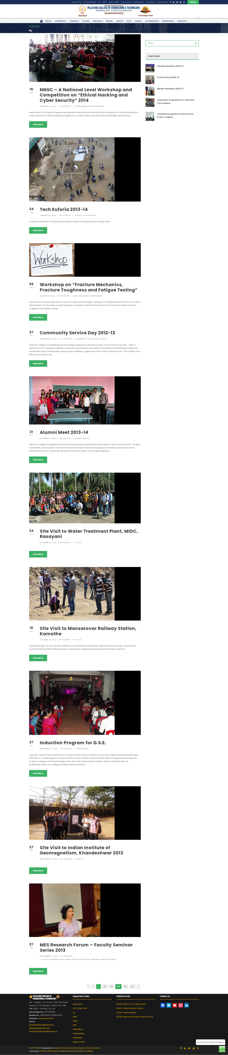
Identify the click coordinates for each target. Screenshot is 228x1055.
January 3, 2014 (47, 296)
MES (38, 1048)
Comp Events (82, 749)
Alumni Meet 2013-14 (64, 432)
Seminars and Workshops (103, 959)
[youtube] (180, 2)
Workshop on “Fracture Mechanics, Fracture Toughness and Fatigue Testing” (89, 287)
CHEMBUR (89, 1051)
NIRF (117, 2)
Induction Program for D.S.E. (73, 743)
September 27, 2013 (48, 749)
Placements (168, 21)
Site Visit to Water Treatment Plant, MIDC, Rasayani (89, 534)
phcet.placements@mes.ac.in (43, 1031)
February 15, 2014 (48, 106)
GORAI (80, 1051)
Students (74, 21)
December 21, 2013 (48, 438)
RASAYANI (72, 1051)
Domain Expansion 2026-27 (170, 66)
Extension (182, 21)
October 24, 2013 (48, 542)
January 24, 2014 (48, 215)
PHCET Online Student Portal (129, 1008)
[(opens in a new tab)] (64, 910)
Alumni (119, 21)
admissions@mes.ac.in (39, 1028)
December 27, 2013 (48, 339)
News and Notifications (78, 959)
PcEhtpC (67, 106)
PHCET (193, 2)
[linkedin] (174, 2)
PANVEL (43, 1051)
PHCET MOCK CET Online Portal (131, 1004)
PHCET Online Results (126, 1012)
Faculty (85, 21)
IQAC (128, 21)
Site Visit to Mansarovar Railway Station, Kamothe (88, 631)
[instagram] (184, 2)
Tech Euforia (89, 215)
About (48, 21)
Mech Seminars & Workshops (88, 296)
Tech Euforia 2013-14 (64, 209)
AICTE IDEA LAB (89, 2)
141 (111, 986)
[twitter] (177, 2)
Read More (38, 124)
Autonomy (76, 2)
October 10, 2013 (48, 640)
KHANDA (62, 1051)
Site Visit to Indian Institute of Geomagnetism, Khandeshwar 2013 (81, 850)
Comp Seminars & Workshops (89, 106)
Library (109, 21)
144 (132, 986)
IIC (99, 2)
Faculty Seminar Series (53, 959)
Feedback (151, 2)
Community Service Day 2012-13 (77, 333)
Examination (138, 2)
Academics (60, 21)
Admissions (126, 2)
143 (125, 986)
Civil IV (78, 542)
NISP (104, 2)
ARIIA (111, 2)
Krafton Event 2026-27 (168, 77)
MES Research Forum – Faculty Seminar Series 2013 (86, 947)
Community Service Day (87, 339)
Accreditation (152, 21)
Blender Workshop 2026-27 (170, 88)
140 (104, 986)
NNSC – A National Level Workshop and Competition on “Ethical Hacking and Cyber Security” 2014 (86, 95)
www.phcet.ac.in (46, 1018)
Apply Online (163, 2)
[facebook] (170, 2)
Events (138, 21)
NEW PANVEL (52, 1051)
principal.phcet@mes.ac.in (41, 1024)
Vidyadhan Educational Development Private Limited (76, 1048)
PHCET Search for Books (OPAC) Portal (134, 1016)
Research (97, 21)
